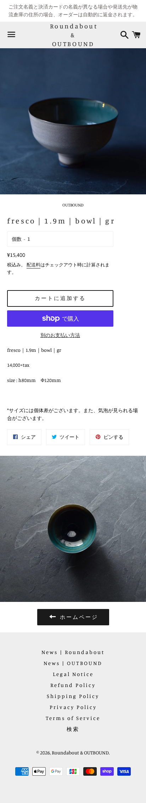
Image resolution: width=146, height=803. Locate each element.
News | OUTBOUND (73, 663)
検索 (73, 729)
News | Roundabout (73, 652)
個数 (17, 239)
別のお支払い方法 (60, 335)
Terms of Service (73, 718)
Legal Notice (73, 674)
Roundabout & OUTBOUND (73, 35)
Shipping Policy (73, 696)
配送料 (33, 264)
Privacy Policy (73, 707)
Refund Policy (73, 685)
